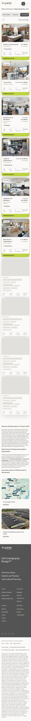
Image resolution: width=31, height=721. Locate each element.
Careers (4, 615)
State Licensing (17, 643)
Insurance (19, 595)
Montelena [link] (7, 125)
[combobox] (23, 19)
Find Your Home (8, 573)
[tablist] (15, 14)
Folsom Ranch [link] (8, 49)
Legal (11, 643)
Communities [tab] (25, 14)
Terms (3, 643)
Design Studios (5, 595)
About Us (4, 609)
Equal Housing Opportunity (21, 650)
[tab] (6, 14)
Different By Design (6, 592)
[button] (15, 416)
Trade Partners (20, 615)
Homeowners (20, 609)
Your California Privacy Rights (8, 650)
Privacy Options (5, 647)
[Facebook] (9, 634)
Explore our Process (10, 576)
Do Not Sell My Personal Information (17, 647)
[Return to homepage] (15, 548)
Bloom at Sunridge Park (16, 458)
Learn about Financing (11, 579)
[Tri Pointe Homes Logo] (7, 3)
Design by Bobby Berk (7, 598)
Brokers (19, 612)
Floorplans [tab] (15, 14)
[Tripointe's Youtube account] (2, 634)
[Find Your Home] (23, 4)
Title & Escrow (20, 598)
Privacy (7, 643)
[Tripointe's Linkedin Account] (13, 634)
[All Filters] (3, 20)
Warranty (19, 601)
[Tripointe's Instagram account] (6, 634)
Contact (3, 618)
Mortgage (19, 592)
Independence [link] (8, 165)
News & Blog (5, 612)
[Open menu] (27, 4)
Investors (4, 621)
